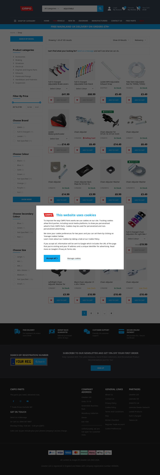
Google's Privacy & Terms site (63, 249)
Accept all (51, 258)
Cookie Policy (93, 239)
